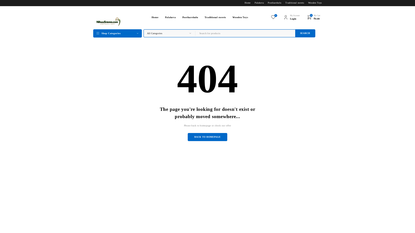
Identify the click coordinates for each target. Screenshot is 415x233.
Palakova (259, 3)
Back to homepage (207, 137)
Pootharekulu (274, 3)
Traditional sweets (294, 3)
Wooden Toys (315, 3)
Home (248, 3)
